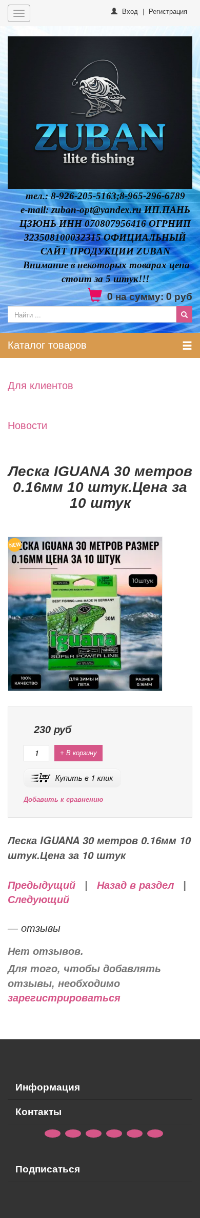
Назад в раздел (135, 885)
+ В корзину (78, 753)
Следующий (38, 899)
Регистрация (168, 11)
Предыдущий (41, 885)
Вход (130, 11)
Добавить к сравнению (63, 799)
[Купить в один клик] (72, 777)
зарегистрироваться (64, 997)
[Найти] (184, 314)
